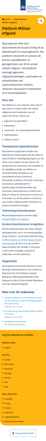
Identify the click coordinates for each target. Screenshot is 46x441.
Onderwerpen (20, 19)
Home (7, 19)
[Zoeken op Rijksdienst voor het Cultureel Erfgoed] (41, 21)
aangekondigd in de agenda (15, 219)
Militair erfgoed (9, 22)
